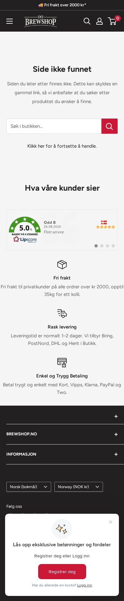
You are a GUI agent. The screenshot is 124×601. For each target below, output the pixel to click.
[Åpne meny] (9, 21)
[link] (62, 230)
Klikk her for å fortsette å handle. (62, 146)
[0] (112, 21)
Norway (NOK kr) (73, 486)
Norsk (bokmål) (23, 486)
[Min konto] (99, 21)
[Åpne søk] (87, 21)
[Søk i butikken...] (109, 126)
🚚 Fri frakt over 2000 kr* (62, 5)
